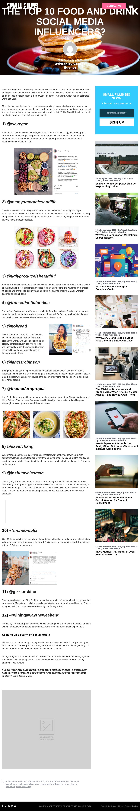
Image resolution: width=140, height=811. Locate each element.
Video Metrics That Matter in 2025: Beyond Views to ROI (115, 553)
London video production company (42, 670)
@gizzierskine (22, 591)
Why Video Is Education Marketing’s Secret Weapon (116, 236)
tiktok (67, 784)
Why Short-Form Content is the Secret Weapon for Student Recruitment (113, 500)
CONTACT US (114, 6)
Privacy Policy (131, 806)
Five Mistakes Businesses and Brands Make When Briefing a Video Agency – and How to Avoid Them (116, 392)
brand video (11, 781)
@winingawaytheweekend (34, 615)
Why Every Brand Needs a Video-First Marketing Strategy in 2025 (114, 339)
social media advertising (27, 784)
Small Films (73, 112)
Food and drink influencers (31, 781)
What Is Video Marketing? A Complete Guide (111, 288)
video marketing (23, 787)
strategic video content (13, 663)
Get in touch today (21, 676)
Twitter (33, 92)
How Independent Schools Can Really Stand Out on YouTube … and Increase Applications (116, 446)
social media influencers (51, 784)
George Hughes (10, 656)
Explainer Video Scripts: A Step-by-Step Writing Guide (115, 185)
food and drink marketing (57, 781)
